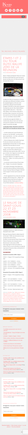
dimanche (8, 293)
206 (20, 185)
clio (21, 187)
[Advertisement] (14, 33)
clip (22, 187)
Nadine (14, 72)
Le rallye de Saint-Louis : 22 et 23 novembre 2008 (13, 208)
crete (4, 188)
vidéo (23, 194)
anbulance (5, 187)
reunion (15, 193)
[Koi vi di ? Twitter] (6, 10)
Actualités (10, 185)
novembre (15, 296)
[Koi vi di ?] (14, 4)
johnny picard (15, 295)
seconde (21, 193)
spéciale (7, 194)
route (18, 193)
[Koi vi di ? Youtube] (17, 10)
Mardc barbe (16, 190)
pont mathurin (22, 298)
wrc (4, 196)
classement (17, 187)
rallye (9, 193)
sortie (4, 194)
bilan (14, 187)
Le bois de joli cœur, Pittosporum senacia (12, 345)
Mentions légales (6, 425)
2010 (18, 185)
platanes (17, 298)
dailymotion (8, 188)
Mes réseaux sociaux (16, 425)
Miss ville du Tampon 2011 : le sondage (12, 364)
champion (22, 292)
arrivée (18, 292)
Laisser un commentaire (10, 196)
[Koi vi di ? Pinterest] (13, 10)
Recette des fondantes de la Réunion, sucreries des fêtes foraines (12, 369)
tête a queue (15, 194)
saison (20, 299)
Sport (13, 185)
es (10, 293)
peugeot (22, 191)
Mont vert (21, 190)
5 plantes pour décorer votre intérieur (12, 343)
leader (12, 190)
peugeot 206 (12, 298)
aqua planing (10, 187)
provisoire (5, 193)
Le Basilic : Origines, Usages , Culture (12, 336)
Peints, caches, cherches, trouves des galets (13, 338)
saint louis (16, 299)
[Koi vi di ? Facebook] (10, 10)
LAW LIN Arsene (21, 295)
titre (10, 301)
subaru (10, 194)
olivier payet (20, 296)
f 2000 (17, 293)
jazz (10, 190)
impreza (7, 190)
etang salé (14, 293)
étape (12, 188)
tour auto (20, 194)
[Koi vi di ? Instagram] (21, 10)
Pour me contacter (16, 426)
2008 (16, 292)
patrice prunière (17, 191)
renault (11, 193)
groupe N (10, 295)
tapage (7, 301)
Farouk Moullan (16, 188)
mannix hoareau (9, 296)
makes (4, 296)
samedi (4, 301)
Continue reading (19, 182)
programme (5, 299)
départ (4, 293)
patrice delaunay (10, 191)
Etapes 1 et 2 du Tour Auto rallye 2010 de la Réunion (12, 64)
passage (4, 191)
